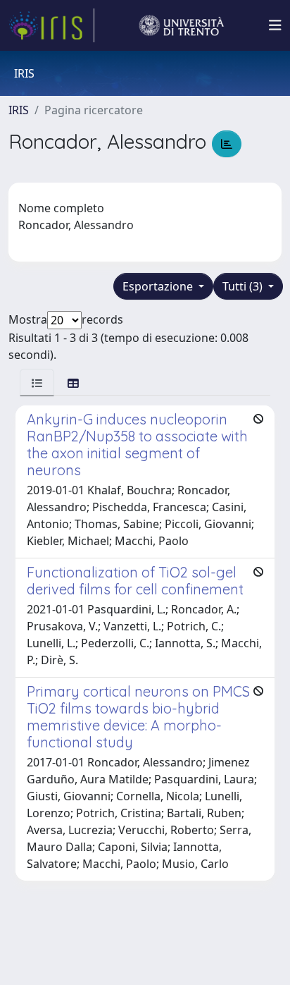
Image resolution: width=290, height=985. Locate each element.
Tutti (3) (243, 286)
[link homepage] (51, 25)
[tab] (37, 382)
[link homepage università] (181, 25)
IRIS (18, 110)
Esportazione (159, 286)
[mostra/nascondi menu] (275, 25)
